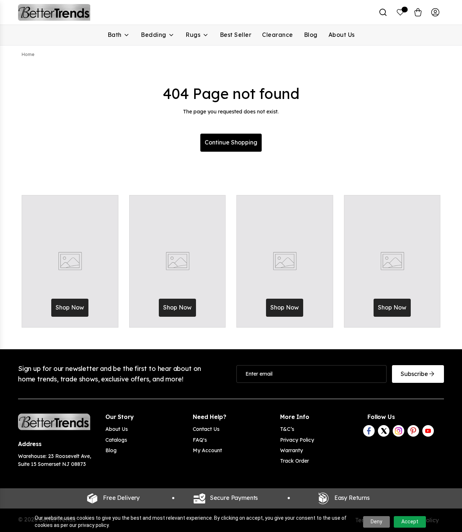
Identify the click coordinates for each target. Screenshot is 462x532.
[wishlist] (400, 12)
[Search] (383, 12)
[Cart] (418, 12)
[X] (383, 431)
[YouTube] (428, 431)
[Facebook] (369, 431)
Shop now (70, 307)
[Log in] (435, 12)
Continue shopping (231, 142)
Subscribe (414, 373)
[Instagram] (398, 431)
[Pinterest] (413, 431)
